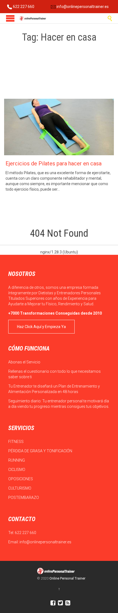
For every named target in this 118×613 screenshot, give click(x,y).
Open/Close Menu (10, 18)
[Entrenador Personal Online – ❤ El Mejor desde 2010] (33, 18)
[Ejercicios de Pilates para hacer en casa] (59, 127)
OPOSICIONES (21, 479)
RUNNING (17, 460)
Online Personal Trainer (67, 578)
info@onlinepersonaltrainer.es (82, 6)
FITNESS (16, 441)
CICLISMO (17, 469)
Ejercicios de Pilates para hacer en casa (53, 163)
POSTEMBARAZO (24, 497)
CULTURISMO (20, 488)
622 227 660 (23, 6)
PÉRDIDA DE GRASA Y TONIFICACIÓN (40, 451)
